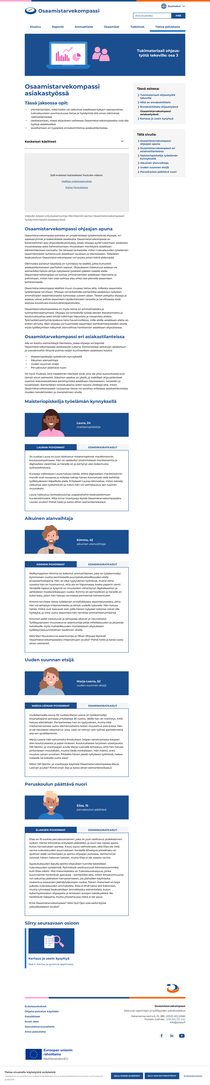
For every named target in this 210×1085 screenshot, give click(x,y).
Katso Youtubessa (76, 187)
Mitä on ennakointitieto (155, 102)
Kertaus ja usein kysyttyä (156, 118)
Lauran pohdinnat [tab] (51, 447)
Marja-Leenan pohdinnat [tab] (50, 705)
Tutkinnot (137, 27)
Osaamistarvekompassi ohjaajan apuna (155, 142)
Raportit (58, 27)
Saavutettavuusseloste (39, 1026)
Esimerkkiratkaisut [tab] (102, 447)
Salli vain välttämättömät (162, 1076)
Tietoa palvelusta (167, 27)
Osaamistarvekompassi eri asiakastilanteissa (157, 150)
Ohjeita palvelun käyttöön (42, 1011)
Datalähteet (32, 1016)
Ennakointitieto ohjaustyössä (159, 106)
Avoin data (32, 1021)
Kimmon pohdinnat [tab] (51, 564)
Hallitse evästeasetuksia (77, 181)
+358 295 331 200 (175, 1019)
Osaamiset (111, 27)
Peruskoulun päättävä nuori (158, 171)
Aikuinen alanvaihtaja (154, 162)
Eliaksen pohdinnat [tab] (50, 830)
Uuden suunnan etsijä (154, 167)
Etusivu (35, 27)
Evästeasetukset (35, 1006)
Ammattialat (84, 27)
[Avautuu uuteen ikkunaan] (172, 988)
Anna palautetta (35, 1031)
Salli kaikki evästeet (127, 1076)
